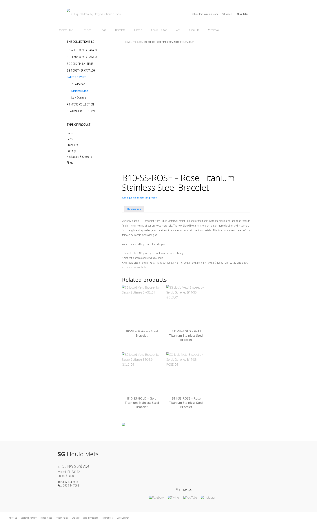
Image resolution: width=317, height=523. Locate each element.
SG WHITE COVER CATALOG (82, 50)
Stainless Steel (79, 91)
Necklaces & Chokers (79, 156)
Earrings (71, 151)
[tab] (134, 209)
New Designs (79, 97)
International (107, 518)
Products (137, 42)
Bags (70, 133)
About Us (13, 518)
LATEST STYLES (76, 77)
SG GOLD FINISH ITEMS (80, 63)
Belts (70, 139)
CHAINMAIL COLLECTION (81, 111)
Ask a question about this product (139, 197)
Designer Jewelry (29, 518)
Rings (70, 162)
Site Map (75, 518)
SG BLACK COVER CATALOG (82, 57)
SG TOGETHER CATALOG (81, 70)
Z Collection (78, 84)
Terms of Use (46, 518)
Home (127, 42)
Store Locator (123, 518)
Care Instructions (90, 518)
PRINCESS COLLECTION (80, 104)
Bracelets (72, 145)
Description (134, 209)
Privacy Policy (62, 518)
